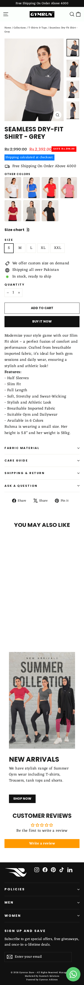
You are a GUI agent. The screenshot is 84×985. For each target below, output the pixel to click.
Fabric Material (21, 448)
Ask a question (21, 486)
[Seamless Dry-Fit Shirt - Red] (50, 187)
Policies (14, 889)
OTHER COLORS (17, 174)
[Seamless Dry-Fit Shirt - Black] (50, 210)
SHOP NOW (22, 798)
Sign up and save (25, 931)
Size (8, 239)
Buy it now (42, 321)
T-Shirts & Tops (37, 28)
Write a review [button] (42, 843)
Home (7, 28)
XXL (57, 248)
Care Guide (16, 460)
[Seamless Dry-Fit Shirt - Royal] (31, 187)
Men (9, 902)
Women (12, 915)
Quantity (14, 284)
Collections (20, 28)
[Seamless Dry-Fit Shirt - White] (12, 187)
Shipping (12, 157)
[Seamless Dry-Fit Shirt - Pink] (68, 187)
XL (43, 248)
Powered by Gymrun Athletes (42, 980)
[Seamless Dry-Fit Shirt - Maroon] (12, 210)
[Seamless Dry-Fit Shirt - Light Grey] (31, 210)
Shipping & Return (24, 473)
